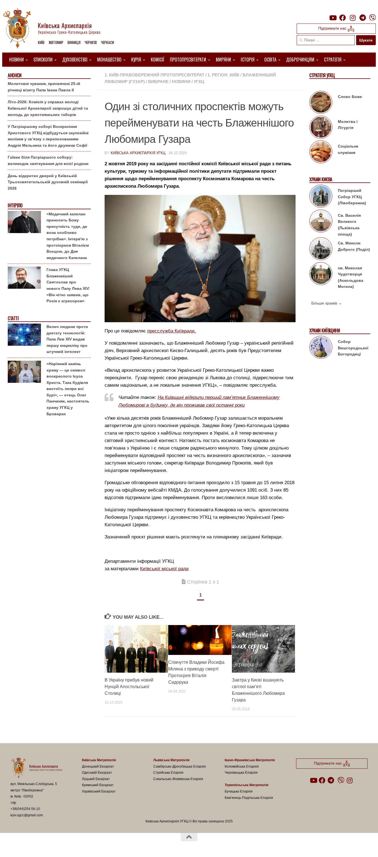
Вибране (158, 81)
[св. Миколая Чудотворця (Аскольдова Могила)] (320, 274)
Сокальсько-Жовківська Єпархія (178, 779)
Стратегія (332, 59)
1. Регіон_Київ (223, 75)
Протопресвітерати (188, 59)
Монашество (109, 59)
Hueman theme (75, 846)
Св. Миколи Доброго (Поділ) (354, 246)
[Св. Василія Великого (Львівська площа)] (320, 222)
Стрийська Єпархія (168, 773)
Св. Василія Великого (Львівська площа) (349, 224)
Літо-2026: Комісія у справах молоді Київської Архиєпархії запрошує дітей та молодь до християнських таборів (48, 108)
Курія (136, 59)
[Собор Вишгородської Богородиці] (320, 348)
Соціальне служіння (348, 149)
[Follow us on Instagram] (352, 17)
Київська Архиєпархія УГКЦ (138, 153)
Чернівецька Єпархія (241, 773)
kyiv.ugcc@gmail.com (27, 815)
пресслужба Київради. (171, 331)
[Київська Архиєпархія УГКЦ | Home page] (56, 29)
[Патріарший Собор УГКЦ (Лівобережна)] (320, 197)
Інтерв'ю (15, 205)
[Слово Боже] (320, 103)
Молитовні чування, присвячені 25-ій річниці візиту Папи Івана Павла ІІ (44, 86)
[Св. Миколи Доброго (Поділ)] (320, 249)
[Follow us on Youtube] (332, 17)
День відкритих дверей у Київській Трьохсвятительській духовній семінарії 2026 (48, 182)
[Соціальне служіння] (320, 152)
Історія (248, 59)
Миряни (223, 59)
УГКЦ (199, 81)
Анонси (14, 75)
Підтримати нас (333, 28)
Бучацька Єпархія (239, 791)
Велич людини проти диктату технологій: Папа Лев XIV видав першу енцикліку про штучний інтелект (67, 339)
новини (181, 81)
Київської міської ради (164, 568)
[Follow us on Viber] (372, 17)
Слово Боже (350, 96)
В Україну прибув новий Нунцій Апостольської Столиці (129, 687)
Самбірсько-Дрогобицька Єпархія (179, 766)
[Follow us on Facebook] (342, 17)
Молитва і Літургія (348, 124)
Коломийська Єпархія (242, 766)
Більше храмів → (326, 303)
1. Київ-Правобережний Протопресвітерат (154, 75)
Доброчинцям (300, 59)
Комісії (157, 59)
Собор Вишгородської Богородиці (353, 347)
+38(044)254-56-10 (25, 809)
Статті (13, 318)
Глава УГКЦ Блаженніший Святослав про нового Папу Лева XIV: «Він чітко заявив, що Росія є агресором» (68, 285)
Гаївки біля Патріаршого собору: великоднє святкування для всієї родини (48, 160)
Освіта (270, 59)
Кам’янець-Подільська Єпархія (249, 798)
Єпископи (43, 59)
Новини (16, 59)
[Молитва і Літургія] (320, 128)
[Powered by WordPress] (31, 845)
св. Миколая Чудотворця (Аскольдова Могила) (350, 277)
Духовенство (74, 59)
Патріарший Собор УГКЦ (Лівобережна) (352, 196)
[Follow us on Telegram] (362, 17)
